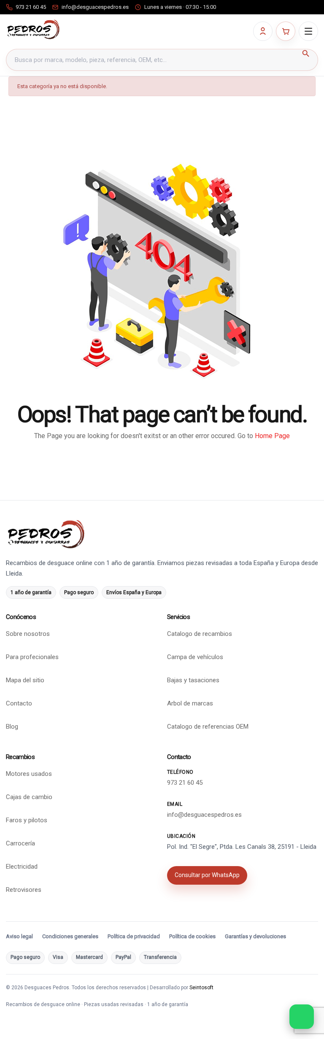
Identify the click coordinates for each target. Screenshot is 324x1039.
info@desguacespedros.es (204, 814)
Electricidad (22, 867)
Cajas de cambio (29, 797)
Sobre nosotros (28, 634)
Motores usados (29, 774)
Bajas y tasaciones (193, 680)
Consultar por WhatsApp (207, 875)
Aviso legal (19, 937)
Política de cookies (192, 937)
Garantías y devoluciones (255, 937)
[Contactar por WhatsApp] (301, 1016)
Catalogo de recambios (199, 634)
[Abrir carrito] (285, 31)
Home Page (272, 436)
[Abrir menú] (308, 31)
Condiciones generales (70, 937)
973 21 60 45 (184, 783)
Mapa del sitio (25, 680)
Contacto (19, 704)
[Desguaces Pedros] (33, 29)
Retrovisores (23, 890)
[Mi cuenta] (263, 31)
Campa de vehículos (195, 657)
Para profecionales (32, 657)
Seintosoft (201, 988)
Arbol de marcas (190, 704)
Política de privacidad (134, 937)
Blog (12, 727)
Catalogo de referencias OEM (207, 727)
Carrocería (20, 844)
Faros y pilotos (26, 820)
